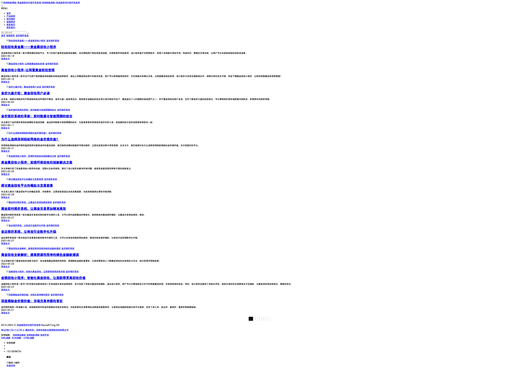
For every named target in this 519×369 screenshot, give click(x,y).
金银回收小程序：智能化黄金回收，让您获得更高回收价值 (43, 278)
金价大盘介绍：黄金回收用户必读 (25, 93)
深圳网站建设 (19, 334)
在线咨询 (10, 365)
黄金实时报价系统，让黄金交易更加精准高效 (33, 208)
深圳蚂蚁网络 (32, 334)
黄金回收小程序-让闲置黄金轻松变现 (28, 70)
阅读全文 (5, 58)
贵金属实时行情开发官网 (29, 324)
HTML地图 (29, 337)
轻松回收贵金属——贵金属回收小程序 (28, 47)
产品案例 (10, 16)
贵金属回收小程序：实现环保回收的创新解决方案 (36, 162)
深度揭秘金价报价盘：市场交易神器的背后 (32, 301)
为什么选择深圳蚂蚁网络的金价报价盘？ (30, 139)
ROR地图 (16, 337)
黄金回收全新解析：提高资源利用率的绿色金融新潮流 (40, 254)
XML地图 (5, 337)
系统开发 (44, 334)
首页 (8, 13)
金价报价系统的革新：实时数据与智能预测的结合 (36, 116)
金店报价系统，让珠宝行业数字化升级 (28, 231)
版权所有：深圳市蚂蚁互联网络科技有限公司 (47, 329)
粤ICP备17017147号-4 (12, 329)
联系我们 (10, 24)
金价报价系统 (22, 35)
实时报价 (10, 18)
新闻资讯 (10, 21)
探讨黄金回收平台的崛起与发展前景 (27, 185)
